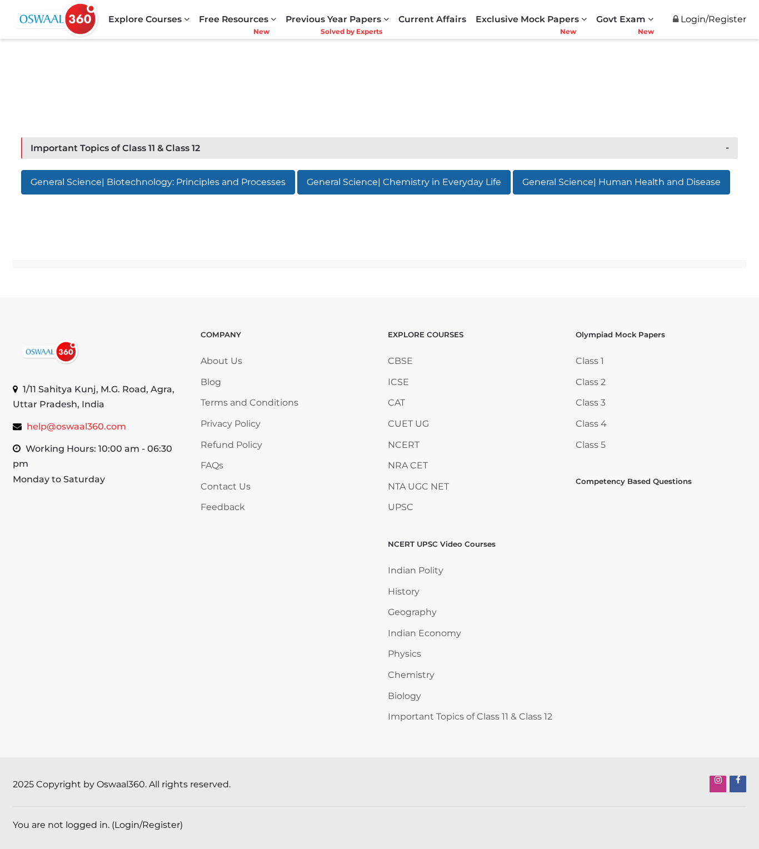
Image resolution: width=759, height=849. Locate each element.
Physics (404, 653)
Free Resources (233, 19)
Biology (404, 696)
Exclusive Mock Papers (527, 19)
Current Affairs (432, 19)
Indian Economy (424, 633)
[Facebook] (738, 784)
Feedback (223, 507)
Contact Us (226, 486)
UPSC (400, 507)
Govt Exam (621, 19)
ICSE (398, 382)
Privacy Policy (231, 423)
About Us (221, 361)
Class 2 (591, 382)
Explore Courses (145, 19)
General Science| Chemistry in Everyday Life (404, 182)
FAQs (212, 465)
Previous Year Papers (333, 19)
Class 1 (591, 361)
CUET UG (408, 423)
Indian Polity (415, 570)
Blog (211, 382)
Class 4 (591, 423)
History (404, 591)
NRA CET (408, 465)
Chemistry (411, 675)
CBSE (400, 361)
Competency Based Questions (634, 481)
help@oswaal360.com (76, 426)
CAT (396, 402)
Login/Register (147, 825)
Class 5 (591, 445)
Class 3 (591, 402)
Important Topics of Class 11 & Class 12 (115, 148)
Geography (412, 612)
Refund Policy (231, 445)
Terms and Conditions (249, 402)
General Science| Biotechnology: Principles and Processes (158, 182)
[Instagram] (718, 784)
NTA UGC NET (418, 486)
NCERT (404, 445)
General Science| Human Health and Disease (621, 182)
